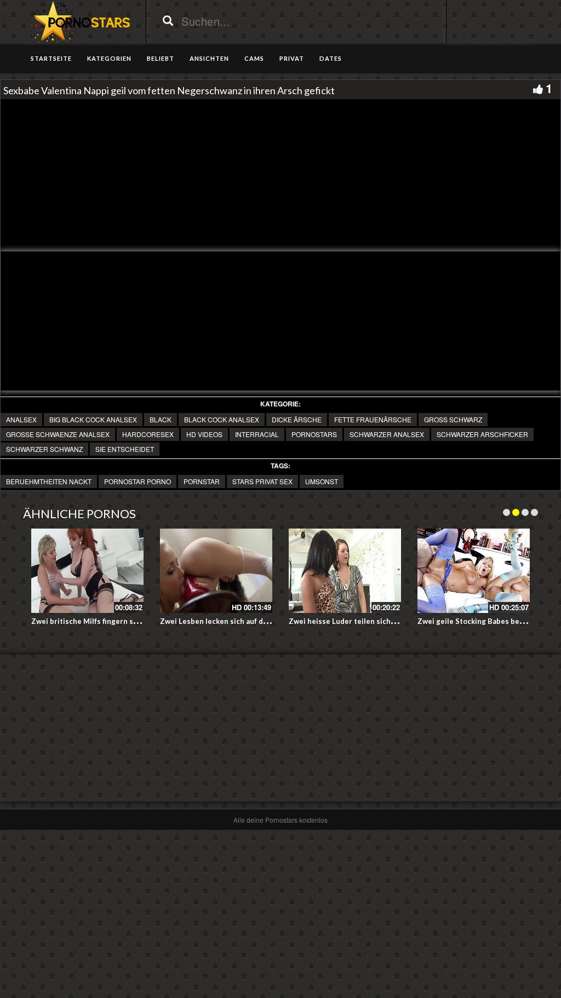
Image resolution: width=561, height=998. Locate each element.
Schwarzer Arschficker (482, 434)
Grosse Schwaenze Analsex (58, 434)
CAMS (254, 58)
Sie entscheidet (124, 449)
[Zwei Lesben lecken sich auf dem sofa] (216, 571)
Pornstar (202, 481)
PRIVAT (291, 58)
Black (160, 419)
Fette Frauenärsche (372, 419)
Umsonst (321, 481)
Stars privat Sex (262, 481)
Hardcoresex (148, 434)
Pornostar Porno (137, 481)
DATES (330, 58)
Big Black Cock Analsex (93, 419)
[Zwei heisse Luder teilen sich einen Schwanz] (345, 571)
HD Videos (204, 434)
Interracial (257, 434)
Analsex (21, 419)
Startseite (51, 58)
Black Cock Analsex (221, 419)
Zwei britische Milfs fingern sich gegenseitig (109, 621)
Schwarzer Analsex (387, 434)
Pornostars (314, 434)
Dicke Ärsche (297, 419)
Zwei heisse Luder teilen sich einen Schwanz (366, 621)
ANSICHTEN (209, 58)
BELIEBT (160, 58)
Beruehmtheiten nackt (48, 481)
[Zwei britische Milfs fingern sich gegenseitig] (87, 571)
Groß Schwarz (453, 419)
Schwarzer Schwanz (44, 449)
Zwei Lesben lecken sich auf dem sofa (225, 621)
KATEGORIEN (109, 58)
